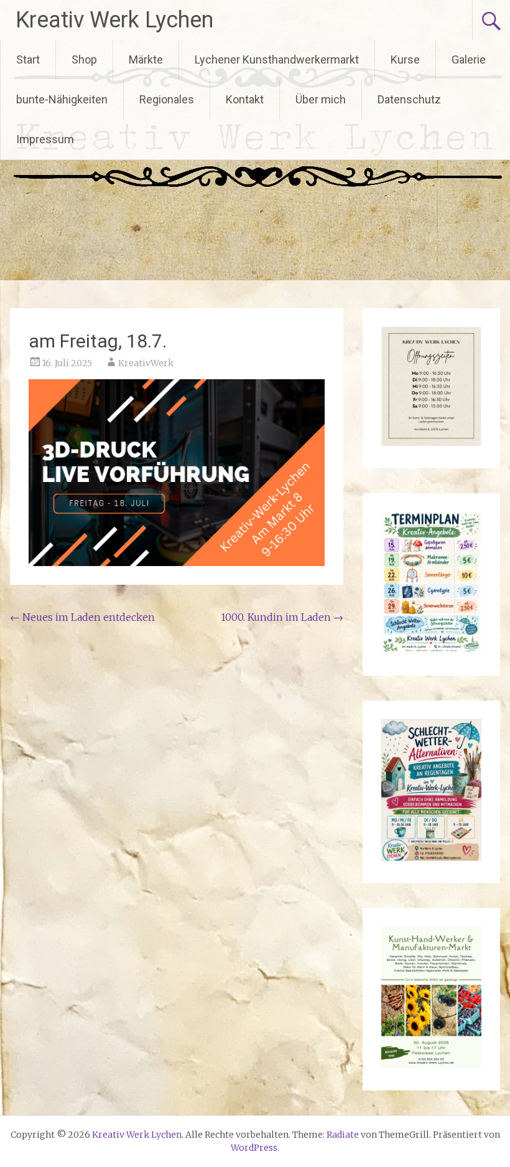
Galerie (469, 59)
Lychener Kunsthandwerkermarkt (277, 59)
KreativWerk (146, 363)
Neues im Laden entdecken (82, 617)
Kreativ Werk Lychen (114, 20)
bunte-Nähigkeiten (62, 99)
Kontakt (245, 99)
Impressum (45, 139)
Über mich (320, 99)
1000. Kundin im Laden (282, 617)
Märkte (146, 59)
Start (28, 59)
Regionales (166, 99)
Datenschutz (409, 99)
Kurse (405, 59)
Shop (84, 59)
